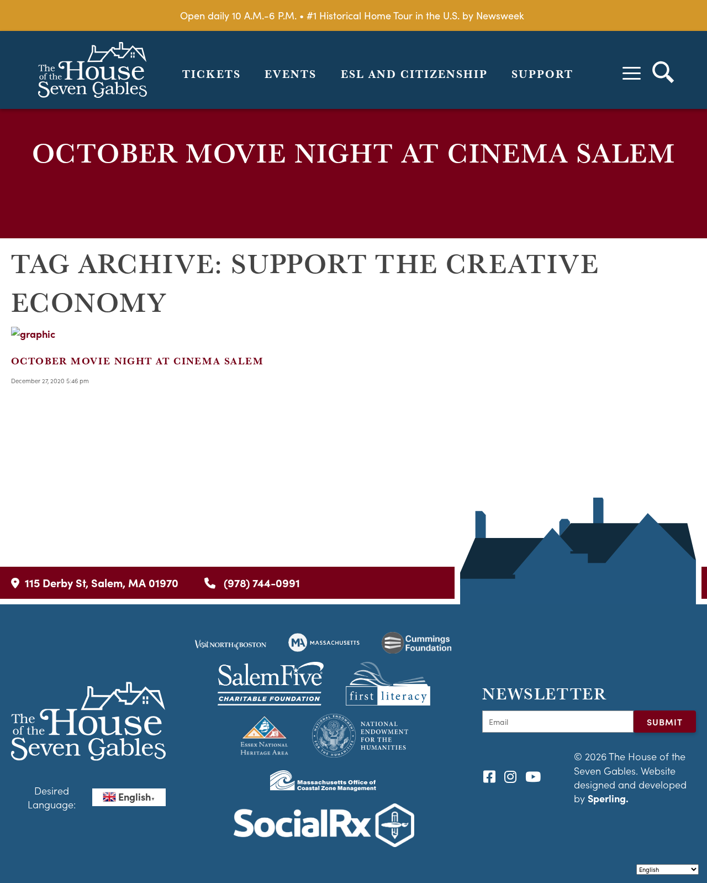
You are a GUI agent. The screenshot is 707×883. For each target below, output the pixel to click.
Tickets (211, 74)
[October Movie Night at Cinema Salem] (33, 334)
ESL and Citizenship (414, 74)
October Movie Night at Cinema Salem (137, 361)
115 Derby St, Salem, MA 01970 (101, 582)
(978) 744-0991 (260, 582)
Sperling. (608, 798)
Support (542, 74)
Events (290, 74)
